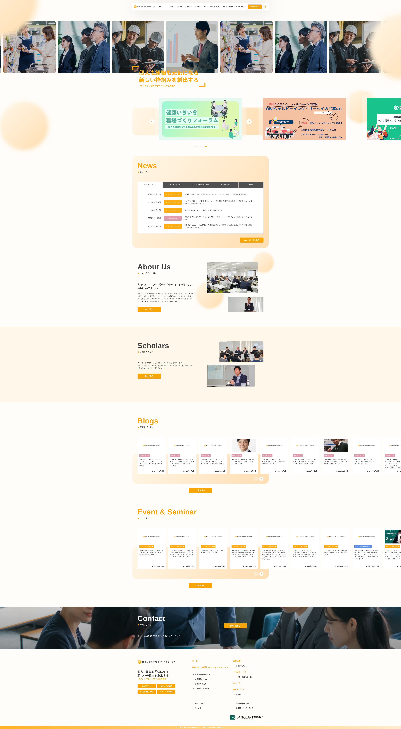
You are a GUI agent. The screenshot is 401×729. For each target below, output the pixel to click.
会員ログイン (147, 686)
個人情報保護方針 (242, 704)
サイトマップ (199, 704)
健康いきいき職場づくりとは (205, 674)
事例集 (251, 185)
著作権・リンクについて (244, 708)
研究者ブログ (225, 185)
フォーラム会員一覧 (202, 688)
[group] (200, 119)
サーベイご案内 (167, 692)
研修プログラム (241, 666)
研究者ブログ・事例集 (236, 6)
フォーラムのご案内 (183, 6)
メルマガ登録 (167, 686)
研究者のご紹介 (200, 684)
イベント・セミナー (210, 6)
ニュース (224, 6)
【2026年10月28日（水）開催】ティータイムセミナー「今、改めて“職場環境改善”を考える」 (215, 194)
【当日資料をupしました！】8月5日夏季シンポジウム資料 (203, 210)
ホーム (172, 6)
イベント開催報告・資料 (200, 185)
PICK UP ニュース (150, 185)
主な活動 (197, 6)
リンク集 (198, 708)
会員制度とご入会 (148, 692)
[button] (152, 121)
